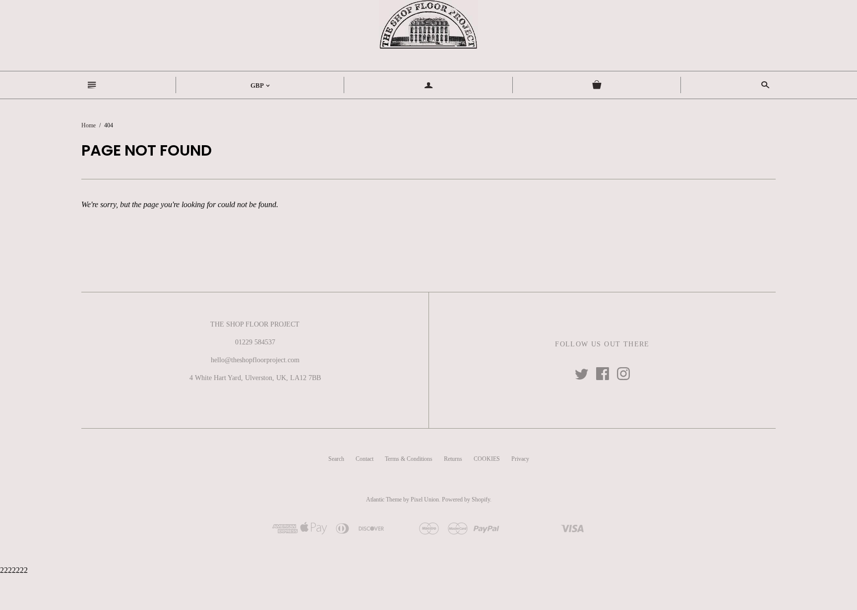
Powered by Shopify (466, 499)
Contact (364, 458)
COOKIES (487, 458)
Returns (453, 458)
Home (88, 125)
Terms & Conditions (408, 458)
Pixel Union (425, 499)
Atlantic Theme (384, 499)
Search (336, 458)
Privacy (520, 458)
